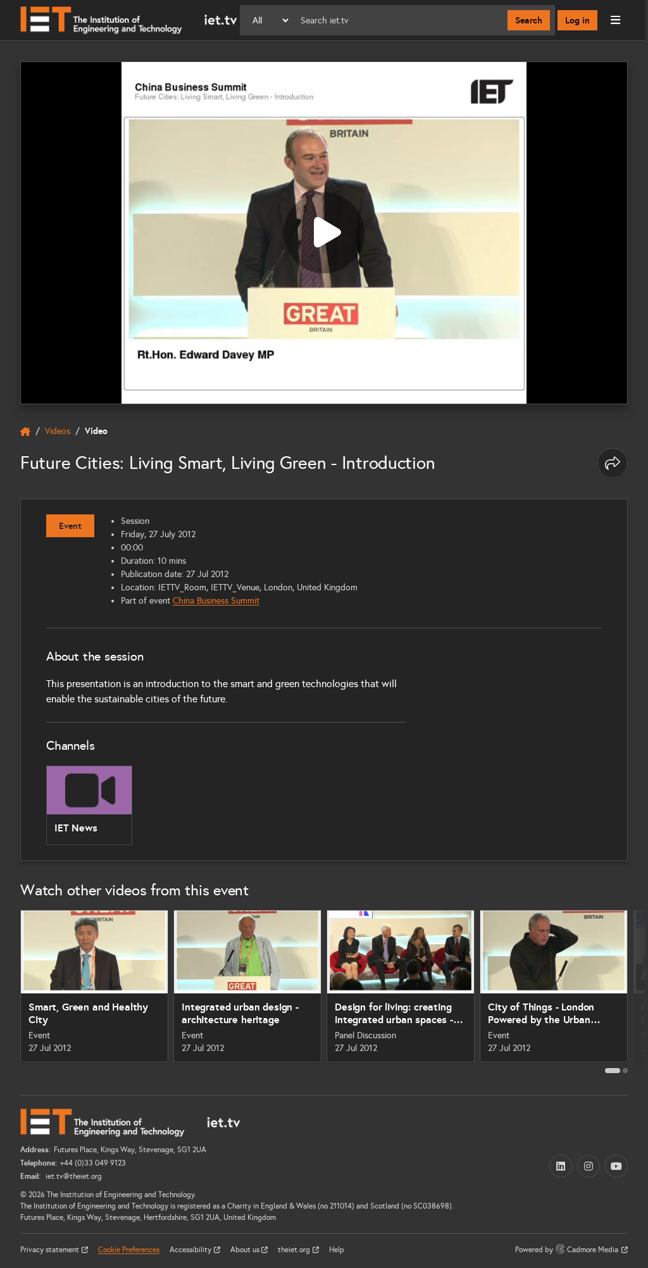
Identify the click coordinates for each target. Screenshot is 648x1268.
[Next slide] (638, 991)
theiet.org (295, 1249)
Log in (577, 20)
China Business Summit (216, 600)
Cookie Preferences (128, 1249)
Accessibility (191, 1249)
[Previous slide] (10, 991)
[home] (25, 431)
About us (245, 1249)
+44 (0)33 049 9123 (93, 1163)
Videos (57, 431)
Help (336, 1249)
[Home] (128, 20)
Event (70, 525)
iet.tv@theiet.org (73, 1176)
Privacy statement (50, 1249)
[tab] (612, 1070)
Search (528, 20)
